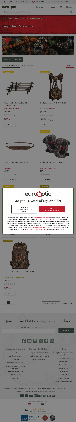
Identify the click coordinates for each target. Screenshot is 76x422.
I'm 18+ (52, 209)
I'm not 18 (24, 209)
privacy (34, 227)
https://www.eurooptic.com (42, 217)
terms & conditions (54, 227)
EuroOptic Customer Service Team (37, 229)
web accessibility (41, 227)
